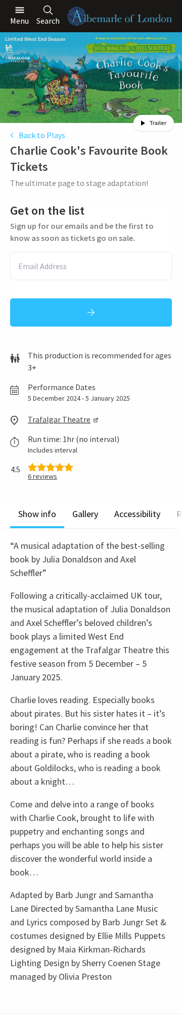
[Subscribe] (91, 312)
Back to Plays (42, 135)
